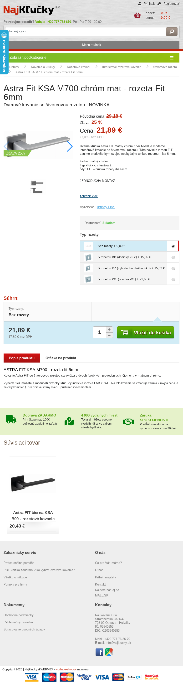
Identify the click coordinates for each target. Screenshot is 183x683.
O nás (99, 570)
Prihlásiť (149, 3)
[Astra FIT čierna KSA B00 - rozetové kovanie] (33, 483)
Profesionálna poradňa (19, 563)
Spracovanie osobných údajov (24, 629)
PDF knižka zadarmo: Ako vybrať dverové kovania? (39, 570)
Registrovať (171, 3)
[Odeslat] (172, 31)
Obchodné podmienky (19, 615)
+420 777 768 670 (58, 22)
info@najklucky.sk (118, 642)
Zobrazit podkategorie (28, 57)
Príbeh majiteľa (105, 577)
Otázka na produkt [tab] (61, 358)
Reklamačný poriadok (18, 622)
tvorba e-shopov (66, 669)
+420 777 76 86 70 (117, 639)
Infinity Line (106, 207)
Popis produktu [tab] (22, 358)
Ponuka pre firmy (15, 584)
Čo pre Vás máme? (108, 563)
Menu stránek (91, 45)
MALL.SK (101, 595)
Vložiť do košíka (152, 332)
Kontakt (100, 584)
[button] (69, 146)
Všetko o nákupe (15, 577)
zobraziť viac (89, 196)
